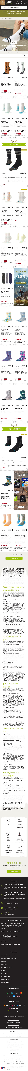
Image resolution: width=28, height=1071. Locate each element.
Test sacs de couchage (7, 1061)
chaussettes (5, 689)
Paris (18, 931)
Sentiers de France (23, 1061)
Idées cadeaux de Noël (21, 1036)
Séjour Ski (8, 1063)
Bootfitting (4, 973)
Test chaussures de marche (20, 1059)
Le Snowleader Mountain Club (8, 958)
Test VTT (15, 1061)
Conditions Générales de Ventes (13, 1022)
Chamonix (9, 931)
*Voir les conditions (21, 304)
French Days (23, 1034)
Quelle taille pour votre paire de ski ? (14, 1042)
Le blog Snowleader (6, 979)
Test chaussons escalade (8, 1059)
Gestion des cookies (10, 1027)
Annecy (3, 931)
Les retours (4, 964)
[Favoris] (1, 97)
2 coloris (20, 342)
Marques (5, 18)
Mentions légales (19, 1027)
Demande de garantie (6, 967)
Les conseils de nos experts (8, 955)
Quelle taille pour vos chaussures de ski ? (14, 1044)
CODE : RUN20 (10, 13)
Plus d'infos (4, 941)
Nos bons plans (6, 1034)
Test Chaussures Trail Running (17, 1063)
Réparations (4, 970)
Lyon (14, 931)
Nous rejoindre (5, 982)
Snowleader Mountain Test (9, 1036)
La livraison (4, 961)
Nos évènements (5, 976)
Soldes (12, 1034)
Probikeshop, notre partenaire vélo (10, 944)
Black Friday (17, 1034)
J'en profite (18, 13)
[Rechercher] (26, 6)
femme (17, 740)
